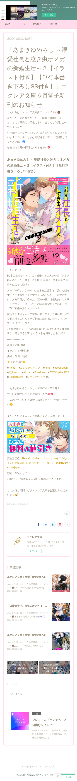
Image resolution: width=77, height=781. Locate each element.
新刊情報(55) (23, 504)
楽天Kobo (14, 372)
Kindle (26, 372)
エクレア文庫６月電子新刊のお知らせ (28, 576)
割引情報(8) (11, 504)
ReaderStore (16, 376)
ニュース (21, 24)
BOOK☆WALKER (59, 372)
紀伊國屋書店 (19, 462)
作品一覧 (53, 24)
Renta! (12, 367)
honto (47, 367)
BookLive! (39, 372)
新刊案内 (37, 24)
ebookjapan (61, 367)
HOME (7, 24)
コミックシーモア (30, 367)
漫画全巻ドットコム (40, 462)
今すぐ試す (49, 15)
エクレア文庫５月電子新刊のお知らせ (28, 634)
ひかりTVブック (36, 376)
